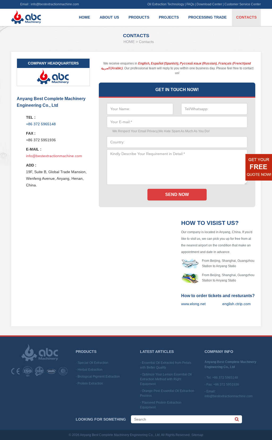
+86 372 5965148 (41, 124)
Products (139, 17)
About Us (109, 17)
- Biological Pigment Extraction (98, 376)
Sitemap (197, 435)
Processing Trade (207, 17)
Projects (169, 17)
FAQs (190, 4)
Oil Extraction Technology (165, 4)
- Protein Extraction (89, 383)
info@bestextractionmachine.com (55, 4)
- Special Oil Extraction (92, 363)
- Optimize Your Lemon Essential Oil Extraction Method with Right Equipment (166, 379)
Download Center (209, 4)
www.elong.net (193, 304)
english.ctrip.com (236, 304)
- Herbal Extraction (89, 369)
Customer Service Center (242, 4)
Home (84, 17)
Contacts (246, 17)
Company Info (219, 351)
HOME (129, 42)
